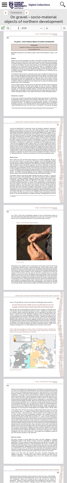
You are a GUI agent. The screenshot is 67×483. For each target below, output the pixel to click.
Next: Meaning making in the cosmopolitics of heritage (27, 13)
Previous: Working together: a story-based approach (6, 13)
